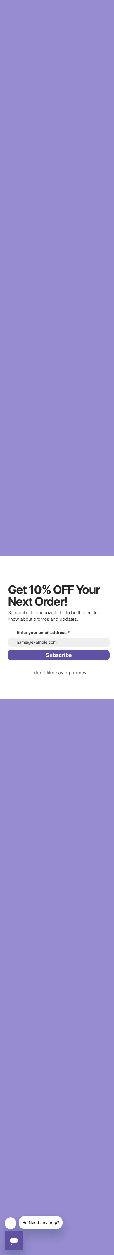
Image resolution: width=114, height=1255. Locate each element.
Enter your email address (42, 632)
